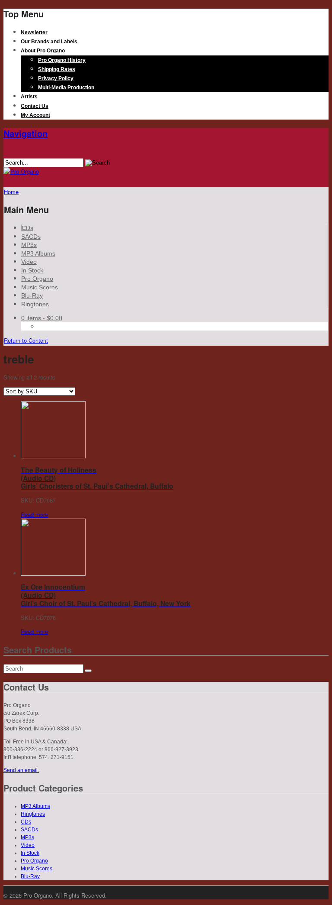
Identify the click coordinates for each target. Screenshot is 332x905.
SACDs (31, 236)
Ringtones (35, 304)
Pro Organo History (62, 60)
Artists (29, 97)
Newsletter (34, 32)
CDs (27, 227)
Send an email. (21, 770)
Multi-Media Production (66, 87)
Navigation (25, 133)
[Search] (88, 670)
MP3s (29, 244)
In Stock (32, 270)
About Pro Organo (43, 51)
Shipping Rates (56, 69)
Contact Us (34, 106)
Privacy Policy (55, 78)
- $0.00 (41, 318)
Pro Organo (37, 278)
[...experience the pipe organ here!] (21, 171)
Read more (34, 514)
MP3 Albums (38, 253)
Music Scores (39, 287)
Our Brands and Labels (49, 42)
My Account (35, 115)
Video (29, 261)
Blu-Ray (32, 295)
